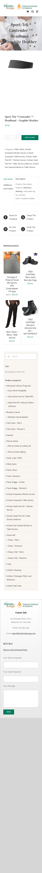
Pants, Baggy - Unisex (16, 482)
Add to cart (30, 137)
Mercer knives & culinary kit (19, 446)
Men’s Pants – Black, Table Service (12, 334)
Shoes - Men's (13, 540)
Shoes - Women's (15, 546)
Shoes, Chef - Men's (16, 552)
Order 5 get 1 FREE (14, 458)
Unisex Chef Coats (14, 586)
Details (13, 265)
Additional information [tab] (8, 186)
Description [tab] (8, 179)
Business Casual (13, 412)
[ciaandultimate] (21, 602)
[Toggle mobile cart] (28, 11)
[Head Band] (21, 82)
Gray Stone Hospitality (17, 390)
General (10, 435)
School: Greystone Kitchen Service (21, 494)
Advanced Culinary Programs (19, 385)
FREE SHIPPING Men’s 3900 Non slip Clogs (30, 276)
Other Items (19, 149)
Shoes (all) (11, 535)
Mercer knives (12, 441)
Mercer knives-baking (17, 452)
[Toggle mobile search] (32, 11)
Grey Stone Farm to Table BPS (20, 396)
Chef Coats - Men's (14, 423)
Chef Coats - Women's (16, 429)
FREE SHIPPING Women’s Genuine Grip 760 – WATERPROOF (30, 327)
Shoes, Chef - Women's (17, 558)
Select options (30, 259)
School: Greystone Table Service (20, 500)
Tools (9, 564)
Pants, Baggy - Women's (17, 488)
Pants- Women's (13, 476)
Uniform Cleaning (14, 570)
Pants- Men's (12, 470)
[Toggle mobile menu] (37, 11)
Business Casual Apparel (18, 417)
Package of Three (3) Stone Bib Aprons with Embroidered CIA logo (12, 284)
